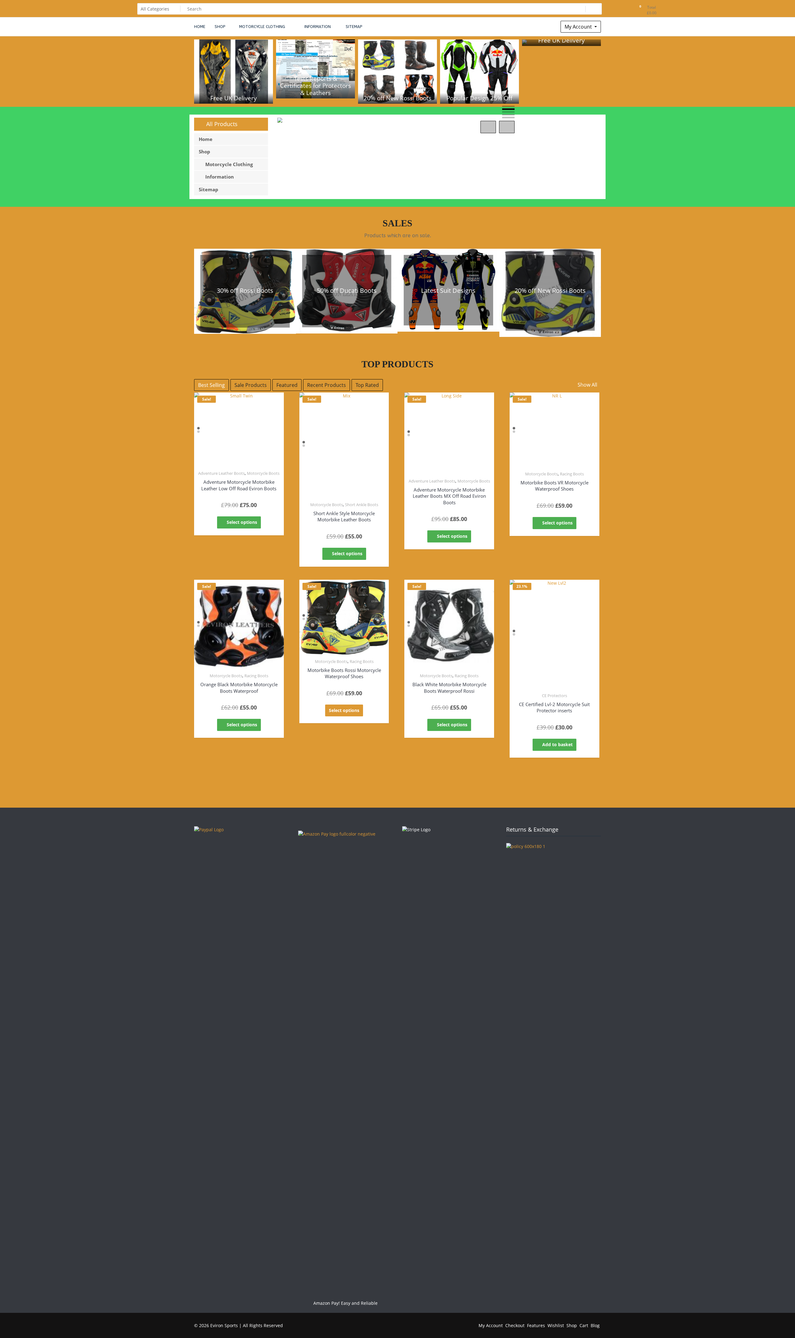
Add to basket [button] (557, 744)
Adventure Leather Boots (221, 473)
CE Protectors (554, 695)
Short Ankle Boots (361, 504)
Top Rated (367, 385)
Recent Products (326, 385)
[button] (508, 106)
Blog (595, 1325)
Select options (242, 522)
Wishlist (555, 1325)
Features (536, 1325)
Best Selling (211, 385)
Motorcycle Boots (263, 473)
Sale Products (250, 385)
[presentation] (488, 127)
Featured (287, 385)
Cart (583, 1325)
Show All (586, 384)
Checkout (515, 1325)
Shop (571, 1325)
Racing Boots (572, 474)
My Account (579, 26)
